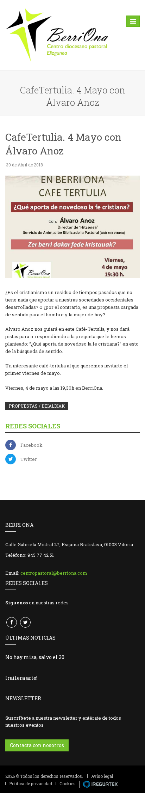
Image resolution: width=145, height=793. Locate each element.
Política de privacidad (30, 783)
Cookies (67, 783)
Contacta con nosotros (37, 745)
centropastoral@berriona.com (53, 573)
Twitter (28, 459)
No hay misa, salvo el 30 (34, 657)
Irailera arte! (21, 678)
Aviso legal (102, 776)
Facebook (31, 445)
